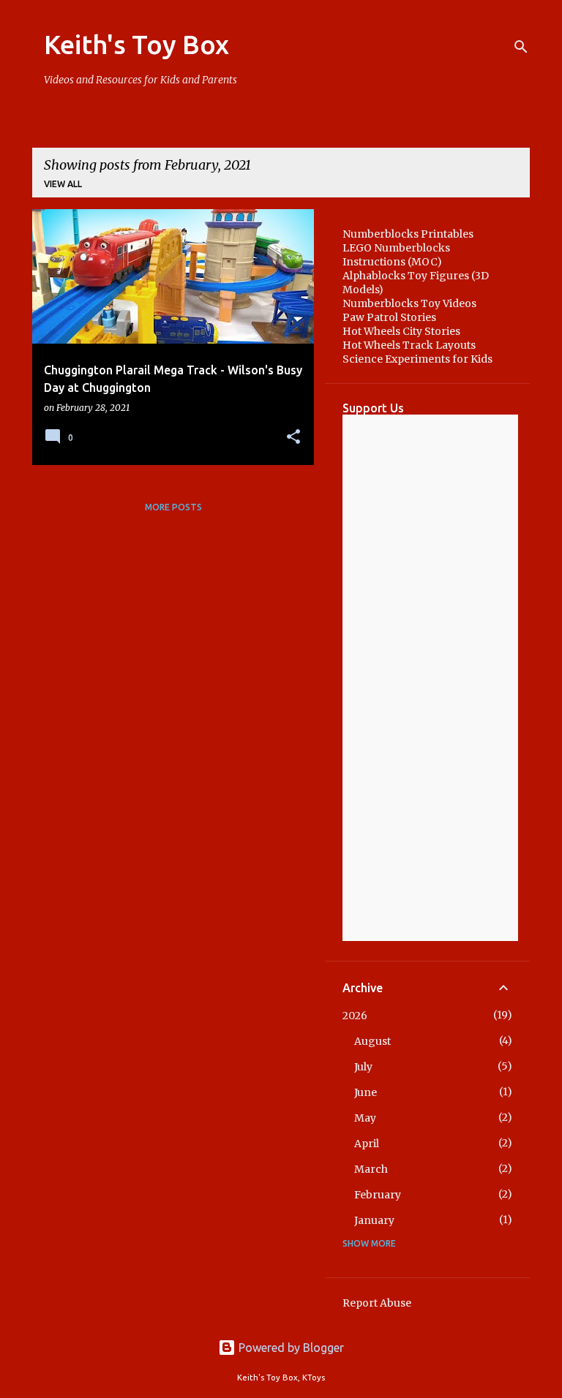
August (372, 1041)
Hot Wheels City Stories (401, 331)
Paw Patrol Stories (389, 317)
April (366, 1143)
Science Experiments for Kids (417, 359)
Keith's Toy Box (136, 44)
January (374, 1220)
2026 (354, 1015)
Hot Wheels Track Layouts (409, 345)
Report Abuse (376, 1303)
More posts (173, 507)
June (365, 1092)
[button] (293, 437)
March (371, 1169)
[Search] (521, 46)
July (363, 1066)
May (365, 1118)
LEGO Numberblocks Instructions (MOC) (396, 254)
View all (63, 184)
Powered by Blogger (290, 1347)
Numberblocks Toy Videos (409, 303)
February (377, 1194)
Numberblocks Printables (407, 234)
